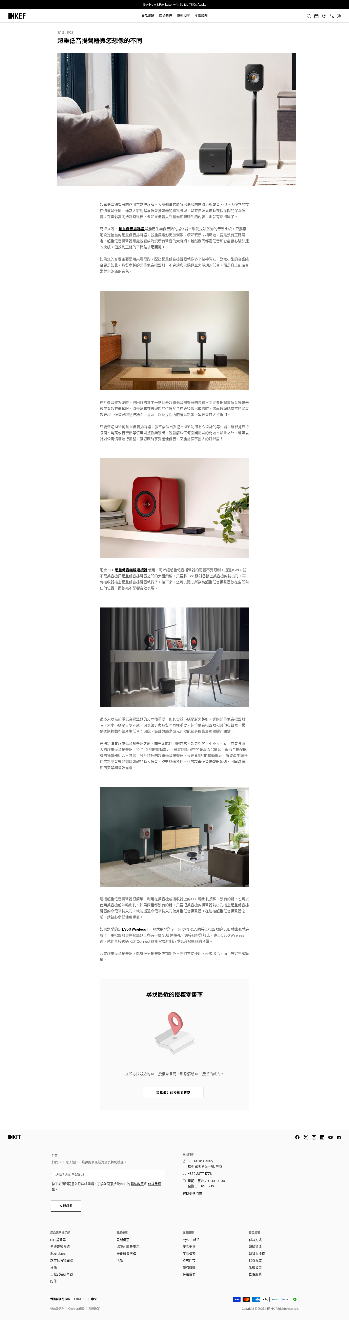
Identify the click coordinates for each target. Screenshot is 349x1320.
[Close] (212, 16)
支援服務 (201, 16)
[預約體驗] (316, 16)
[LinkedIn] (322, 1137)
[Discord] (339, 1137)
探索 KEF (183, 16)
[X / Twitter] (306, 1137)
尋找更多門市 (192, 1193)
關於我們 (165, 16)
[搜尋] (309, 16)
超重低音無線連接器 (131, 570)
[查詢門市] (324, 16)
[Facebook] (297, 1137)
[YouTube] (330, 1137)
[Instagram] (314, 1137)
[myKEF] (339, 16)
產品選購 (147, 16)
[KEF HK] (17, 16)
